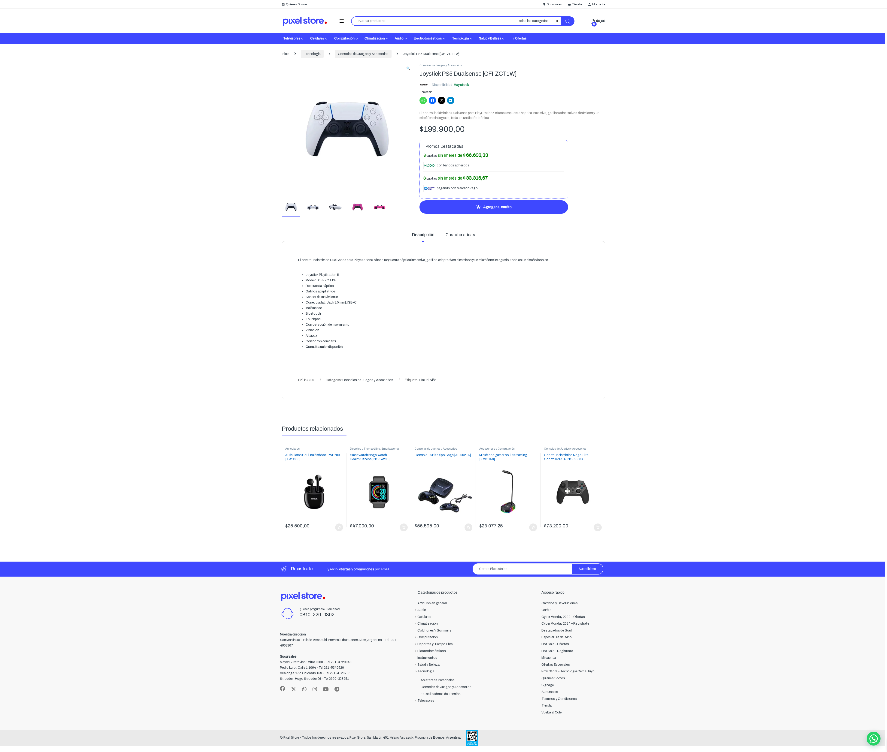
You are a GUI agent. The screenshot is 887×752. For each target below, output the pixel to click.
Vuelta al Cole (551, 712)
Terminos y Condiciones (559, 699)
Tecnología (460, 38)
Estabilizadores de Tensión (440, 694)
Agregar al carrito (497, 207)
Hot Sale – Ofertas (555, 644)
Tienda (577, 4)
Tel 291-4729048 (339, 662)
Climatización (375, 38)
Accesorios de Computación (497, 448)
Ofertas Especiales (555, 664)
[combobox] (432, 21)
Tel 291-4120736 (337, 673)
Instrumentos (427, 657)
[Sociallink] (282, 688)
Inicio (285, 54)
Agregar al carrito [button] (337, 527)
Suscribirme (587, 569)
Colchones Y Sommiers (434, 630)
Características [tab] (460, 235)
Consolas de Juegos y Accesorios (363, 54)
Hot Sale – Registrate (557, 651)
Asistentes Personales (437, 680)
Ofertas (521, 38)
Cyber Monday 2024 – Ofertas (563, 617)
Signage (547, 685)
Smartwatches (390, 448)
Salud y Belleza (490, 38)
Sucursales (554, 4)
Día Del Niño (428, 380)
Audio (399, 38)
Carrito (546, 610)
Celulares (317, 38)
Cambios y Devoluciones (559, 603)
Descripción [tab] (423, 235)
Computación (344, 38)
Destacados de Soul (556, 630)
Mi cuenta (598, 4)
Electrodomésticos (428, 38)
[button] (408, 68)
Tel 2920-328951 (336, 678)
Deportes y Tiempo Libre (365, 448)
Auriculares (292, 448)
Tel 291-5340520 (331, 667)
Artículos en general (432, 603)
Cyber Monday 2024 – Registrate (565, 623)
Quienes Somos (296, 4)
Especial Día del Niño (556, 637)
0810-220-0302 (317, 614)
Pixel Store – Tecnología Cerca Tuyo (568, 671)
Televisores (291, 38)
